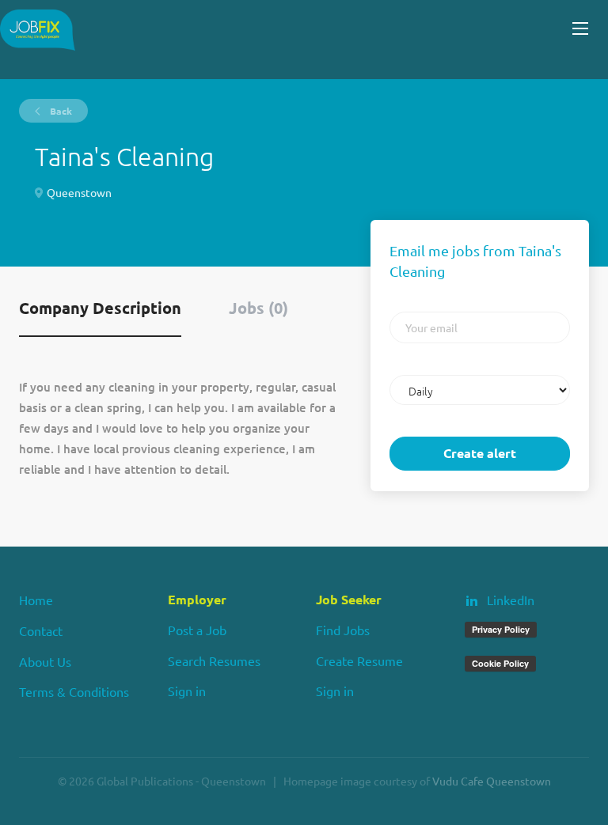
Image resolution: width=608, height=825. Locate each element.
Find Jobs (343, 630)
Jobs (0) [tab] (258, 307)
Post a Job (197, 630)
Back (60, 110)
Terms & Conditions (74, 691)
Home (36, 599)
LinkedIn (510, 599)
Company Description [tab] (100, 307)
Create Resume (359, 660)
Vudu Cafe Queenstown (491, 781)
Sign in (187, 690)
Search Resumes (214, 660)
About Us (45, 661)
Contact (41, 630)
